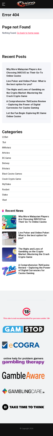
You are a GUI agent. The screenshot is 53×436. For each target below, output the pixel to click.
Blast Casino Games (12, 173)
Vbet (4, 200)
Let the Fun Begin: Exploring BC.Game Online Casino (26, 115)
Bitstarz (6, 168)
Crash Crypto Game (11, 179)
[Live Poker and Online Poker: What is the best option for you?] (9, 244)
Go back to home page (28, 33)
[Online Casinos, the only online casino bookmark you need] (26, 4)
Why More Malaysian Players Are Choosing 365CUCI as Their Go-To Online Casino (24, 72)
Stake (5, 194)
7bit (4, 142)
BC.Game (6, 158)
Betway (5, 163)
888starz (6, 147)
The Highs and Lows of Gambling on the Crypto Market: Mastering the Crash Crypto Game (25, 92)
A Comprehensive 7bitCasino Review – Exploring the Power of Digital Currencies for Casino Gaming (26, 104)
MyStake (6, 184)
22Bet (5, 137)
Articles (6, 152)
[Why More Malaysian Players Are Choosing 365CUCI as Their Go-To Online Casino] (9, 228)
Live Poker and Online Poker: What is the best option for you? (26, 83)
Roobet (5, 189)
